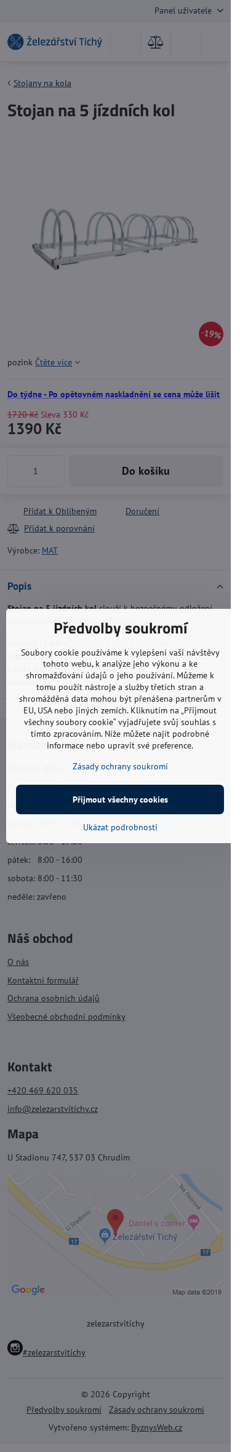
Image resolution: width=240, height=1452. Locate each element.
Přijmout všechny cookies (120, 799)
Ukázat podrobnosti (120, 827)
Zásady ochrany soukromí (120, 766)
